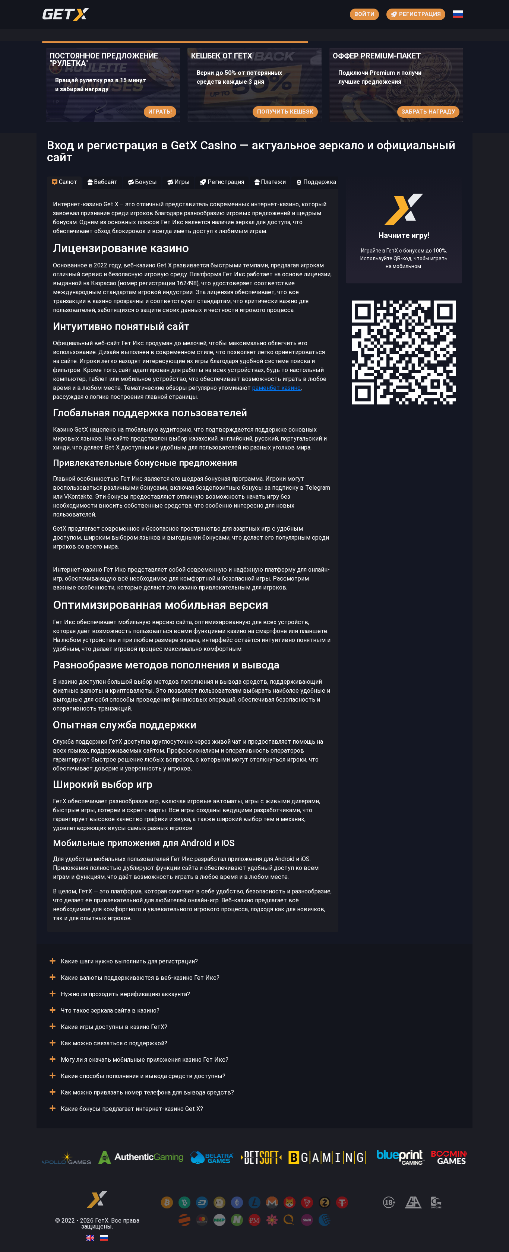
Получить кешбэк (285, 111)
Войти (364, 14)
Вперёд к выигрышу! (404, 253)
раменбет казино (276, 387)
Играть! (160, 111)
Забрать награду (428, 111)
